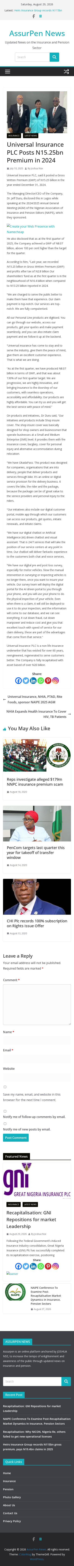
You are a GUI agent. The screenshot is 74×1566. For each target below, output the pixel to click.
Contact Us (10, 1513)
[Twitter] (26, 680)
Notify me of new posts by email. (26, 1129)
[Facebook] (18, 680)
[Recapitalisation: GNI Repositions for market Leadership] (37, 1181)
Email (8, 1050)
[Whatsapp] (40, 680)
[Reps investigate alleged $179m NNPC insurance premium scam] (37, 740)
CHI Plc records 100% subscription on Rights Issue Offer (37, 923)
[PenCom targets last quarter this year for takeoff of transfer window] (37, 808)
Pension (8, 1489)
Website (9, 1069)
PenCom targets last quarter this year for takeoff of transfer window (36, 852)
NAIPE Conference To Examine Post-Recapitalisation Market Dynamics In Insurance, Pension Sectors (46, 1295)
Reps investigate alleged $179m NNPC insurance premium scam (35, 782)
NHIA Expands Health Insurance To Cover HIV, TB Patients (36, 714)
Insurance (14, 135)
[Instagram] (55, 680)
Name (8, 1032)
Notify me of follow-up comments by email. (34, 1117)
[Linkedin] (33, 680)
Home (7, 1473)
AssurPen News (37, 33)
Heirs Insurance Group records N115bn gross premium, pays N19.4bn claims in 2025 (41, 12)
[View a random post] (66, 71)
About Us (9, 1505)
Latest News (30, 135)
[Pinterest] (48, 680)
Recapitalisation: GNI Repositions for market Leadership (31, 1219)
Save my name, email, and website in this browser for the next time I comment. (32, 1097)
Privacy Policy (12, 1521)
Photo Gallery (12, 1497)
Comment (11, 980)
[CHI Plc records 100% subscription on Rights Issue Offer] (37, 881)
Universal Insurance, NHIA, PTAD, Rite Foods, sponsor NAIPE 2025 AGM (35, 699)
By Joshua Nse (35, 168)
